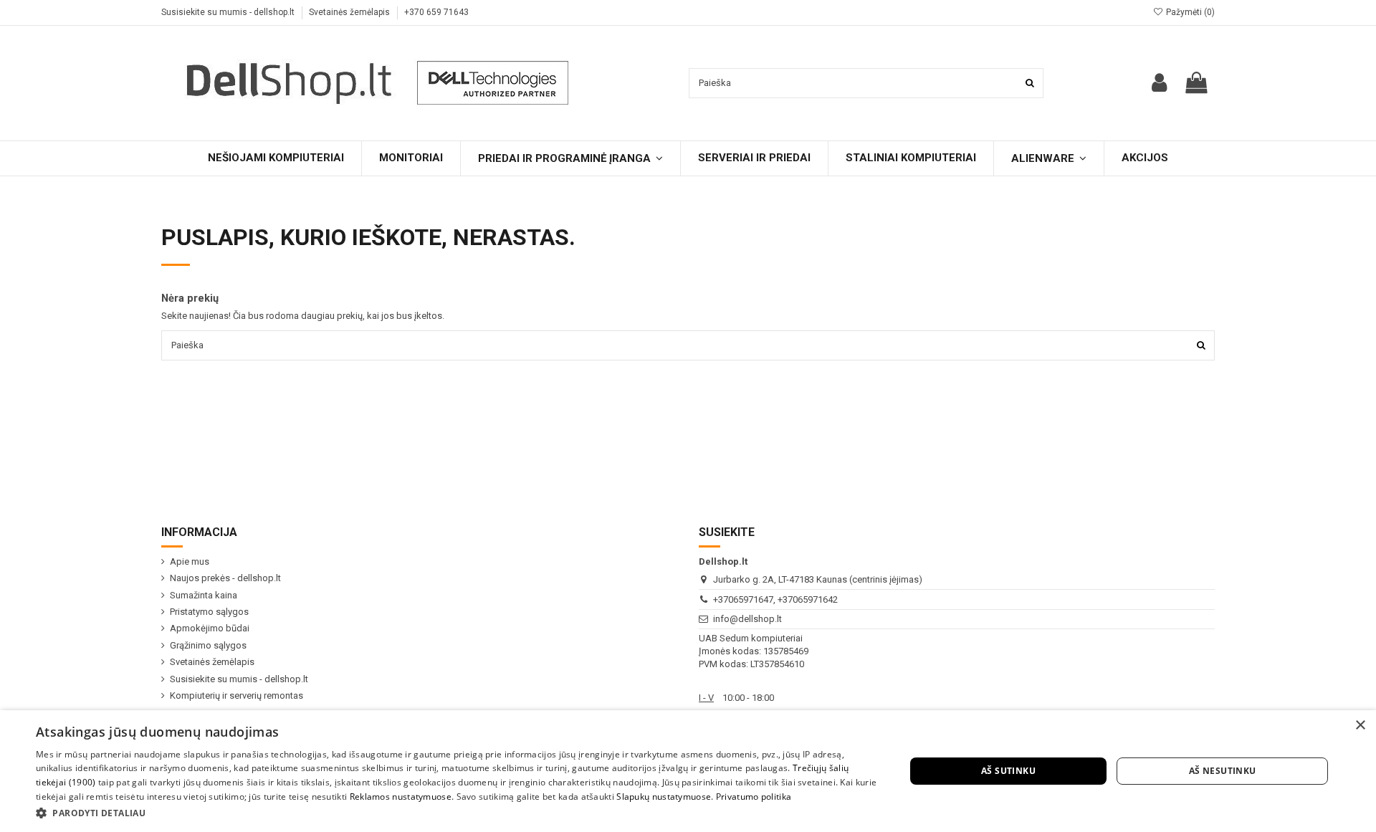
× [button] (1359, 725)
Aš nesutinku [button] (1222, 771)
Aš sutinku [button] (1008, 771)
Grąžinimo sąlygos (208, 645)
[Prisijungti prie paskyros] (1159, 83)
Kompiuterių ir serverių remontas (236, 695)
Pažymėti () (1189, 12)
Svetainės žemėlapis (350, 12)
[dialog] (688, 771)
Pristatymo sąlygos (209, 611)
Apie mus (189, 561)
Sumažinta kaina (203, 595)
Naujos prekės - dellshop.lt (225, 578)
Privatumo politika (753, 796)
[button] (457, 812)
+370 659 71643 (436, 12)
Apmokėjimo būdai (209, 628)
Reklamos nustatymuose (401, 796)
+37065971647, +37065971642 (775, 599)
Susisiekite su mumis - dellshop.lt (229, 12)
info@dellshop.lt (747, 618)
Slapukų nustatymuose (663, 796)
